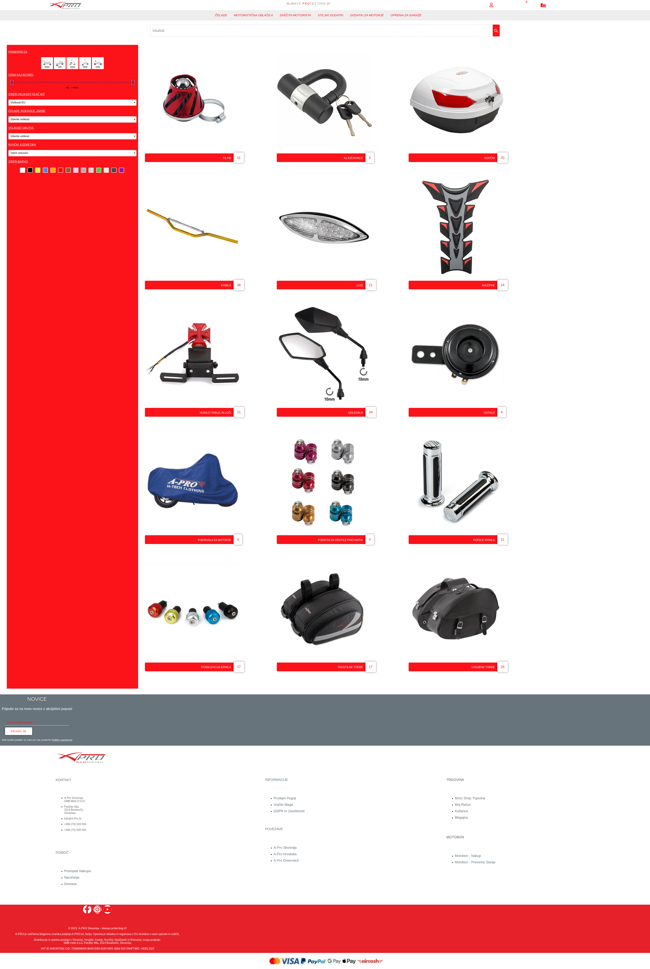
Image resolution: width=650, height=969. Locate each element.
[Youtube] (107, 909)
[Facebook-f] (87, 909)
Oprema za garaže (406, 15)
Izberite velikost (20, 119)
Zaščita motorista (295, 15)
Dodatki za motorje (367, 15)
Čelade (221, 15)
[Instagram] (97, 909)
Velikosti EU (18, 102)
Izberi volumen (19, 153)
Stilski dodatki (330, 15)
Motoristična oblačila (253, 15)
